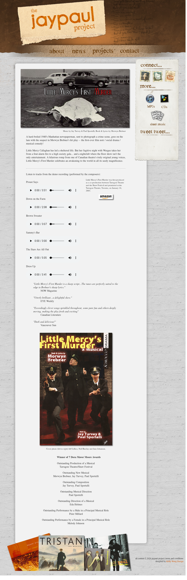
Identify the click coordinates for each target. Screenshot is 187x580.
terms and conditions (174, 558)
